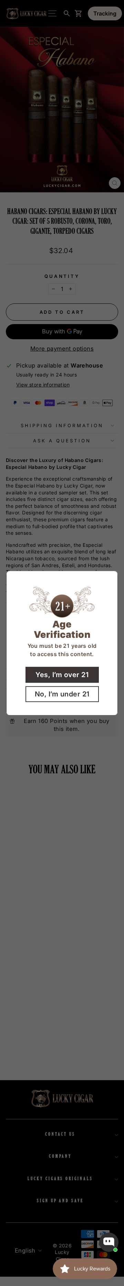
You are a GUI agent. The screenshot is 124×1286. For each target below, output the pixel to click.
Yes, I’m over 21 (62, 675)
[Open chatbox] (108, 1242)
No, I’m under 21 (62, 694)
